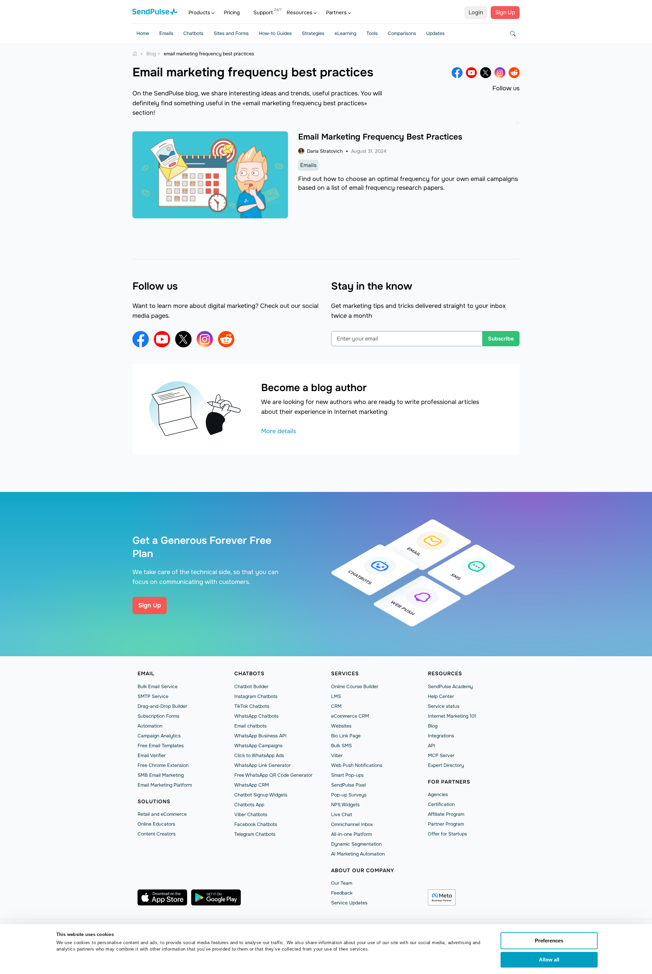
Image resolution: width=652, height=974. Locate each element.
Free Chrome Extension (163, 765)
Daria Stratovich (325, 151)
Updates (435, 33)
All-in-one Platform (351, 834)
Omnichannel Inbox (352, 824)
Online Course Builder (354, 686)
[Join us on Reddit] (514, 72)
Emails (166, 33)
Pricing (232, 12)
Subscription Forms (158, 716)
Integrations (441, 736)
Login (476, 12)
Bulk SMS (341, 745)
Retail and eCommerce (162, 814)
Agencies (438, 794)
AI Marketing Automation (358, 854)
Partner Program (446, 824)
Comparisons (402, 33)
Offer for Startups (447, 834)
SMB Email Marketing (161, 775)
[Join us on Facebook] (457, 72)
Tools (372, 33)
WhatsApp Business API (260, 736)
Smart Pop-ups (347, 775)
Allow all (549, 959)
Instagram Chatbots (255, 696)
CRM (336, 706)
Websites (341, 726)
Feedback (341, 893)
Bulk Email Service (158, 686)
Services (345, 673)
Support (263, 12)
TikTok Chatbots (251, 706)
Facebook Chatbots (255, 824)
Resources (299, 12)
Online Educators (156, 824)
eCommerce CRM (350, 716)
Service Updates (349, 903)
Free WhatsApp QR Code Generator (273, 775)
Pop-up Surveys (348, 795)
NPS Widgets (345, 805)
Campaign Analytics (159, 736)
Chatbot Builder (251, 686)
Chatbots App (249, 805)
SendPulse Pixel (348, 785)
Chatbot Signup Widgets (260, 795)
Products (199, 12)
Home (143, 33)
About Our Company (362, 870)
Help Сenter (441, 696)
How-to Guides (275, 33)
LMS (336, 696)
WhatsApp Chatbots (256, 716)
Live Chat (341, 814)
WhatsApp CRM (251, 785)
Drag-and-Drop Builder (162, 706)
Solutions (154, 801)
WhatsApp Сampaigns (258, 745)
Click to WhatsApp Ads (259, 755)
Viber (337, 755)
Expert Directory (446, 765)
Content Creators (157, 834)
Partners (336, 12)
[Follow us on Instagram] (499, 72)
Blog (432, 726)
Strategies (313, 33)
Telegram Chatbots (254, 834)
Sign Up (505, 12)
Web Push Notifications (356, 765)
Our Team (341, 883)
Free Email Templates (161, 745)
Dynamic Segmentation (356, 844)
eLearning (345, 33)
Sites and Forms (231, 33)
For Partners (449, 781)
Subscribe (501, 338)
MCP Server (441, 755)
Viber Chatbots (250, 814)
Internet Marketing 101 (452, 716)
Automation (150, 726)
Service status (443, 706)
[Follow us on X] (485, 72)
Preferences (549, 940)
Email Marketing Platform (165, 785)
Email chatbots (250, 726)
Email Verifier (152, 755)
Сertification (441, 804)
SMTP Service (153, 696)
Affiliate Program (446, 814)
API (431, 745)
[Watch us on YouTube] (471, 72)
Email (146, 673)
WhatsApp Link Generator (262, 765)
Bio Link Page (346, 736)
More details (278, 431)
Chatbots (193, 33)
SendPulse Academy (450, 686)
